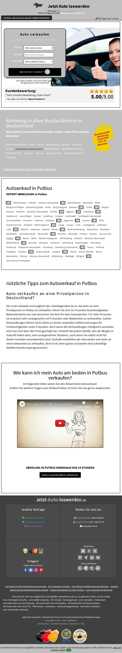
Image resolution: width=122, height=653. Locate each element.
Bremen (66, 144)
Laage (61, 224)
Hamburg (76, 144)
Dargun (105, 207)
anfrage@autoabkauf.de (74, 13)
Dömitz (53, 211)
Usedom (56, 251)
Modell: (18, 54)
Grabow (59, 216)
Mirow (55, 229)
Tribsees (22, 251)
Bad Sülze (88, 202)
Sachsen (39, 153)
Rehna (26, 238)
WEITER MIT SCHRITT (33, 71)
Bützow (73, 207)
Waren (73, 251)
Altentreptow (19, 202)
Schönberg (67, 242)
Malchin (25, 229)
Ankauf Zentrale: (83, 517)
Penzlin (93, 233)
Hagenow (68, 220)
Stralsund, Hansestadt (29, 247)
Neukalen (105, 229)
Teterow (100, 247)
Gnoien (37, 216)
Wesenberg (12, 256)
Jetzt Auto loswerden (69, 6)
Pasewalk (72, 233)
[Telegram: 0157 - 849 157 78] (23, 522)
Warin (99, 251)
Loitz (78, 224)
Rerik (33, 238)
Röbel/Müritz (12, 242)
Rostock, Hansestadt (95, 238)
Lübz (8, 229)
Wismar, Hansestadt (39, 256)
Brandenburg (53, 144)
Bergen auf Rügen (15, 207)
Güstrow (39, 220)
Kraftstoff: (16, 61)
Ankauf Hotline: (82, 522)
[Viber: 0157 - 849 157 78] (25, 526)
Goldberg (48, 216)
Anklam (32, 202)
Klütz (101, 220)
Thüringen (11, 157)
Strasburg (48, 247)
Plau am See (105, 233)
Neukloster (11, 233)
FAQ (82, 623)
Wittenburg (57, 256)
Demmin (20, 211)
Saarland (28, 153)
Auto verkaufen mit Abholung (99, 590)
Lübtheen (102, 224)
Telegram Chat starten (35, 522)
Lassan (69, 224)
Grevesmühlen (13, 220)
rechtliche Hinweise (59, 623)
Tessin (90, 247)
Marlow (45, 229)
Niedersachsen (52, 148)
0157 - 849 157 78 (67, 11)
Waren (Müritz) (86, 251)
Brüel (48, 207)
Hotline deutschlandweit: (26, 18)
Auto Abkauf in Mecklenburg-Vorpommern (90, 586)
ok (69, 650)
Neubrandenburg (76, 229)
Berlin (41, 144)
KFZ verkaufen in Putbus (59, 586)
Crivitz (89, 207)
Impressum (74, 623)
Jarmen (86, 220)
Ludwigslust (89, 224)
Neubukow (92, 229)
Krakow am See (14, 224)
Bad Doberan (74, 202)
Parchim (62, 233)
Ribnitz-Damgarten (48, 238)
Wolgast (80, 256)
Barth (97, 202)
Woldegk (69, 256)
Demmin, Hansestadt (37, 211)
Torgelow (11, 251)
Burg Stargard (60, 207)
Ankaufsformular (89, 526)
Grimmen (27, 220)
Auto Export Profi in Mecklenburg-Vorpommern (26, 586)
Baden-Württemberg (16, 144)
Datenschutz (43, 623)
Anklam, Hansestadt (48, 202)
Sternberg (95, 242)
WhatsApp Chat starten (35, 517)
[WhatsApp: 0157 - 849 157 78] (58, 11)
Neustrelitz (43, 233)
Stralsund (11, 247)
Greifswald (70, 216)
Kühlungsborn (42, 224)
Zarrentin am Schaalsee (18, 260)
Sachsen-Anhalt (54, 153)
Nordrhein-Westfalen (72, 148)
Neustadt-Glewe (27, 233)
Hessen (9, 148)
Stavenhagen (81, 242)
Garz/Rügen (26, 216)
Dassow (10, 211)
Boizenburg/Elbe (34, 207)
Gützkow (49, 220)
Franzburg (88, 211)
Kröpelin (28, 224)
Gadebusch (12, 216)
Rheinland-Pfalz (14, 153)
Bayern (32, 144)
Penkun (83, 233)
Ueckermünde (43, 251)
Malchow (35, 229)
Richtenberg (66, 238)
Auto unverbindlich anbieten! (60, 475)
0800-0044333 (98, 517)
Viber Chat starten (35, 526)
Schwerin (55, 242)
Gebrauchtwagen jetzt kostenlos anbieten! (30, 169)
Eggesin (70, 211)
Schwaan (43, 242)
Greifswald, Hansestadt (89, 216)
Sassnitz (32, 242)
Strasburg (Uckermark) (66, 247)
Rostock (78, 238)
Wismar (23, 256)
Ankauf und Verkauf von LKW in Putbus (67, 590)
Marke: (18, 47)
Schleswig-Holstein (73, 153)
